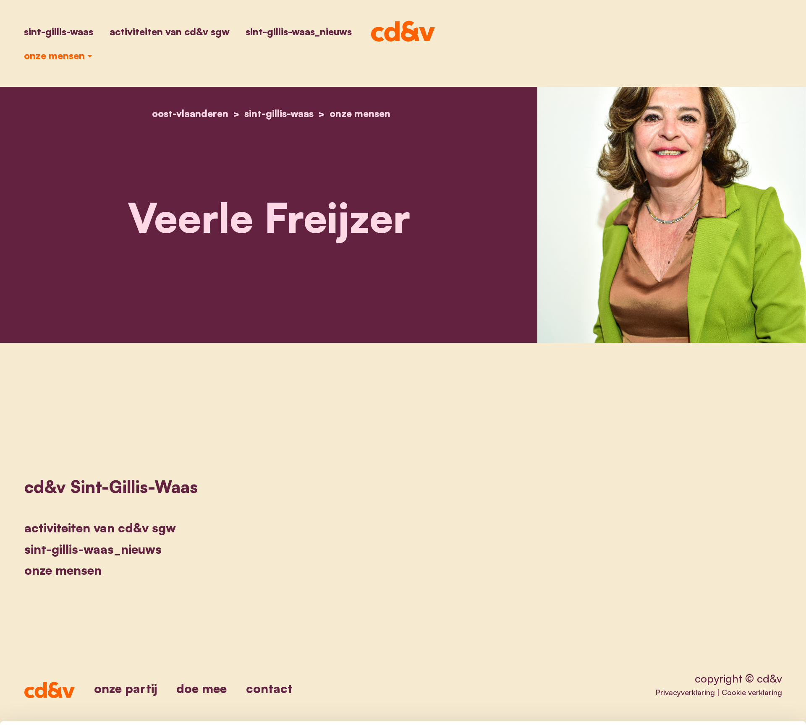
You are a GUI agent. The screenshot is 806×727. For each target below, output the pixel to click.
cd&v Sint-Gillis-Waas (111, 486)
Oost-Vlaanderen (190, 113)
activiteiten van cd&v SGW (170, 31)
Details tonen (507, 710)
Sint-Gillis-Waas (58, 31)
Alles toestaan (679, 644)
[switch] (304, 710)
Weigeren (679, 672)
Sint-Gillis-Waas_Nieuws (299, 31)
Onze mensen (54, 55)
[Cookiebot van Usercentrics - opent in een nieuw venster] (111, 710)
